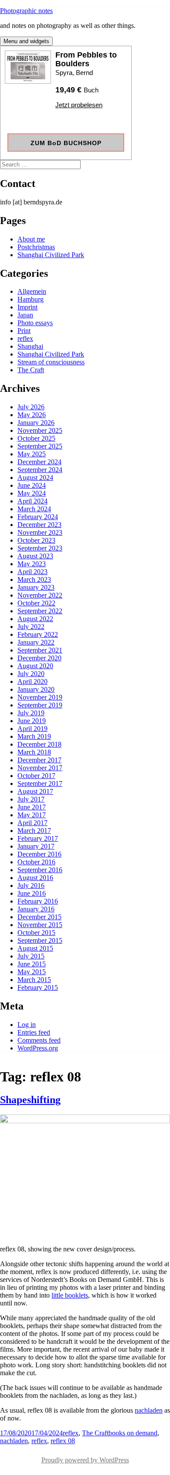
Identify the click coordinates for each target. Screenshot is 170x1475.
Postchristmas (36, 247)
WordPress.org (37, 1048)
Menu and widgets (26, 41)
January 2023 (35, 587)
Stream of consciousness (51, 362)
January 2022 (35, 642)
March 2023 (34, 579)
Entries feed (33, 1032)
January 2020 (35, 689)
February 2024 (37, 516)
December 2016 (39, 854)
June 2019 (31, 720)
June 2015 (31, 964)
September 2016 (39, 869)
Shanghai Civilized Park (50, 254)
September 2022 (39, 611)
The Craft (30, 370)
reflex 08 (63, 1440)
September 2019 (39, 705)
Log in (26, 1024)
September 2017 (39, 783)
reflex (25, 338)
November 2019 (39, 697)
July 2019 (30, 713)
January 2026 (35, 422)
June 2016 (31, 893)
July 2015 (30, 956)
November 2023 (39, 532)
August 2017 (35, 791)
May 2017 (31, 815)
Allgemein (31, 291)
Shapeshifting (30, 1099)
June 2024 (31, 485)
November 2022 (39, 595)
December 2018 (39, 744)
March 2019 (34, 736)
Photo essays (35, 322)
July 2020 (30, 673)
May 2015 (31, 971)
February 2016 (37, 901)
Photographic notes (26, 10)
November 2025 (39, 430)
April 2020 (32, 681)
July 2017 (30, 799)
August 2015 (35, 948)
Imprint (27, 307)
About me (31, 239)
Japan (25, 315)
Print (24, 330)
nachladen (149, 1410)
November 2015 (39, 924)
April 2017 (32, 822)
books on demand (133, 1433)
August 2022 (35, 618)
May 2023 (31, 564)
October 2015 (36, 932)
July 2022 (30, 626)
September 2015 (39, 940)
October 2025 (36, 438)
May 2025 (31, 454)
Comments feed (39, 1040)
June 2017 (31, 807)
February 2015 (37, 987)
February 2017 (37, 838)
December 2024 (39, 462)
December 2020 (39, 658)
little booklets (69, 1295)
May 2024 (31, 493)
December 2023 (39, 524)
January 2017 (35, 846)
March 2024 (34, 509)
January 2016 (35, 909)
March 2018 (34, 752)
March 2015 (34, 979)
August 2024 (35, 477)
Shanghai (30, 346)
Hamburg (30, 299)
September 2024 (39, 469)
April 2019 (32, 728)
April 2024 (32, 501)
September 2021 (39, 650)
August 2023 (35, 556)
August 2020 (35, 666)
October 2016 (36, 862)
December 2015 (39, 917)
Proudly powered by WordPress (85, 1460)
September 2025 (39, 446)
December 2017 (39, 760)
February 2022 (37, 634)
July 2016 (30, 885)
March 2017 (34, 830)
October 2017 (36, 775)
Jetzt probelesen (78, 105)
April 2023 (32, 571)
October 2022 (36, 603)
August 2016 (35, 877)
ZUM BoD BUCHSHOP (66, 142)
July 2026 (30, 407)
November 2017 (39, 767)
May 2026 (31, 414)
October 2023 (36, 540)
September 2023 (39, 548)
